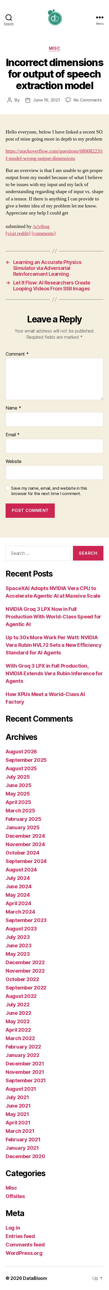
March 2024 (20, 912)
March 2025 (20, 811)
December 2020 (25, 1156)
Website (14, 461)
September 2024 (26, 861)
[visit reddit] (18, 233)
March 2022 (20, 1038)
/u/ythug (41, 226)
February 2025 (23, 819)
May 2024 (18, 895)
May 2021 (17, 1114)
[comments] (44, 233)
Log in (13, 1228)
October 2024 (22, 853)
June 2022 (18, 1013)
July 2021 (17, 1097)
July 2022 (18, 1004)
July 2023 (18, 937)
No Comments (88, 100)
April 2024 (18, 903)
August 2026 (21, 751)
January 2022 (22, 1055)
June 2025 (19, 785)
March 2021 (20, 1131)
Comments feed (25, 1245)
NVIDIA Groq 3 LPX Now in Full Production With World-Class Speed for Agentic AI (53, 616)
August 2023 (21, 929)
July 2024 (18, 878)
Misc (54, 48)
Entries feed (20, 1236)
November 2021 (25, 1072)
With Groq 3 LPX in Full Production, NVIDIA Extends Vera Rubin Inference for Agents (54, 673)
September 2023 (26, 920)
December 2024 (25, 836)
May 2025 (18, 794)
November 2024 (25, 844)
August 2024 (21, 870)
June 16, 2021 (46, 100)
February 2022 (23, 1047)
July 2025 (18, 777)
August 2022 (21, 996)
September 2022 (26, 988)
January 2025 (23, 827)
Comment (17, 354)
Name (13, 408)
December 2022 (25, 962)
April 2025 (18, 802)
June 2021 (18, 1106)
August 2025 (21, 768)
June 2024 (19, 886)
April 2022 (18, 1030)
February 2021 (23, 1139)
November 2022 (25, 971)
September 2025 (26, 760)
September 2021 (26, 1080)
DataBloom (35, 1278)
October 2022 (22, 979)
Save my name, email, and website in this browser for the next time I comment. (49, 491)
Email (13, 434)
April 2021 (18, 1123)
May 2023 (18, 954)
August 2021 (21, 1089)
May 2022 (18, 1021)
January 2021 (22, 1148)
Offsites (15, 1196)
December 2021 (25, 1064)
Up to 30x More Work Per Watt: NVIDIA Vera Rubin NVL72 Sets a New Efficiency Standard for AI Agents (54, 645)
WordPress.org (24, 1253)
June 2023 (19, 945)
